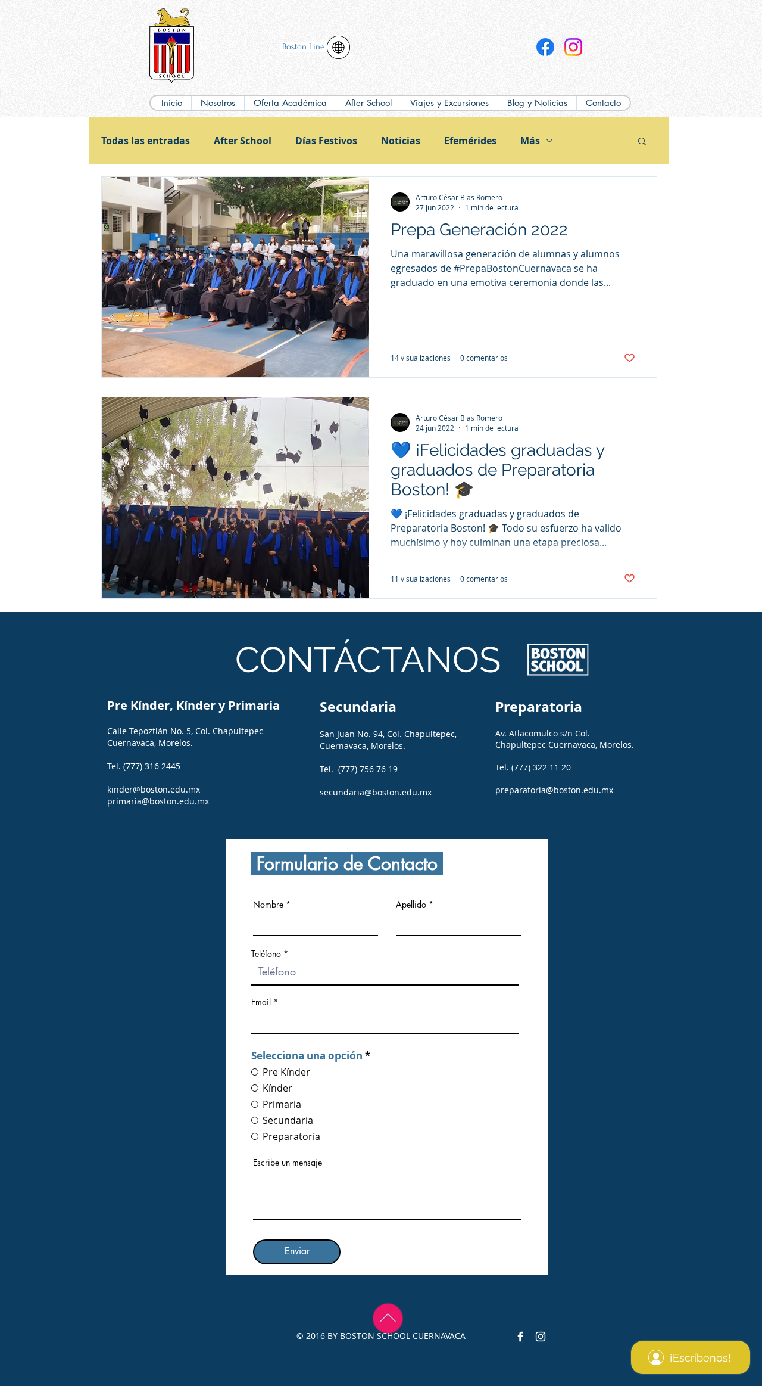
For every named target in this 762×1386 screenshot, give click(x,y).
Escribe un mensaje (287, 1162)
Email (261, 1002)
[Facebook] (545, 47)
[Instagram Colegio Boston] (540, 1336)
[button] (290, 103)
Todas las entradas (145, 141)
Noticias (400, 141)
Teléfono (266, 954)
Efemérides (470, 141)
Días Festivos (326, 141)
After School (242, 141)
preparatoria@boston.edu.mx (554, 789)
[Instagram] (573, 47)
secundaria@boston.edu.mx (376, 792)
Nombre (268, 904)
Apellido (411, 904)
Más (530, 141)
